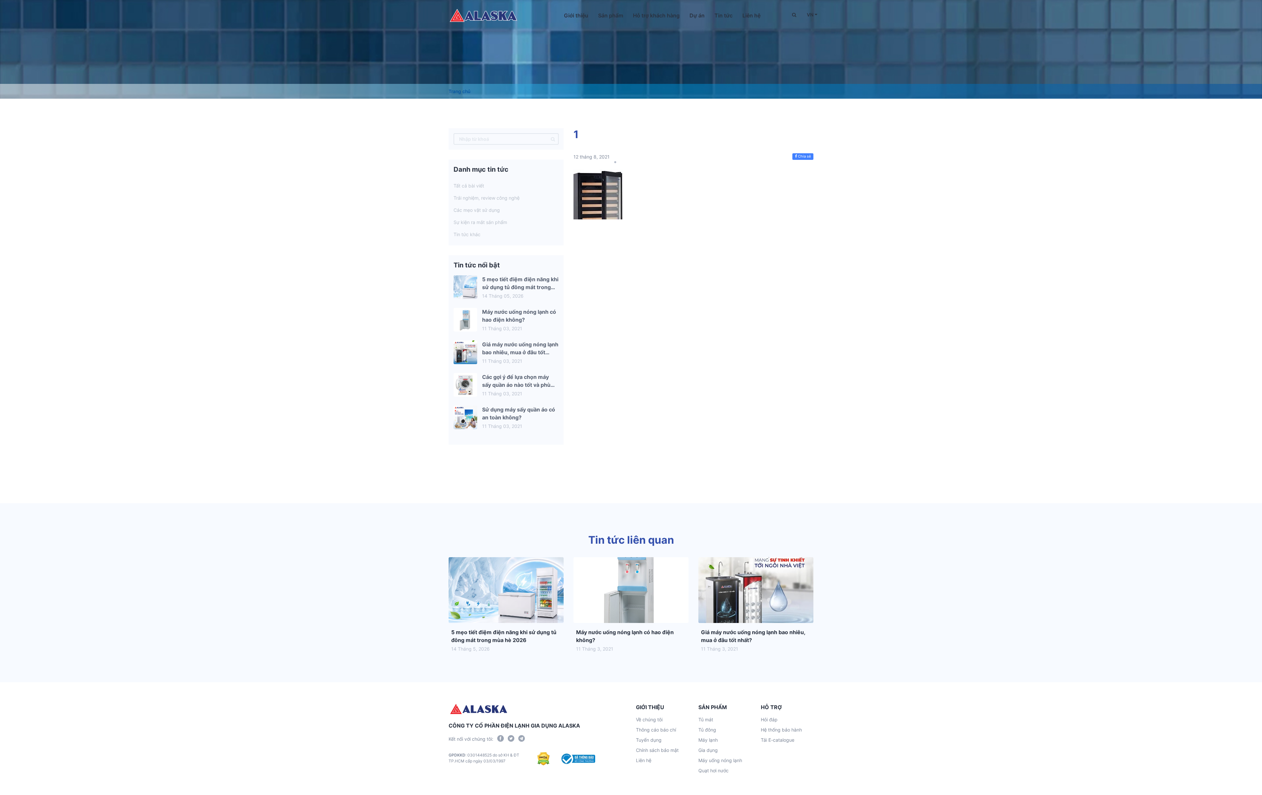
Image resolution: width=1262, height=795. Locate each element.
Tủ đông (707, 730)
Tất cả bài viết (469, 185)
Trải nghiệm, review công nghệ (487, 198)
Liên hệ (751, 15)
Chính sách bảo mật (657, 750)
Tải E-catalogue (777, 740)
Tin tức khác (467, 234)
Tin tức (723, 15)
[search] (553, 139)
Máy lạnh (708, 740)
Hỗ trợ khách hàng (656, 15)
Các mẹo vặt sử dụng (477, 210)
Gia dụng (708, 750)
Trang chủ (459, 91)
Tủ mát (705, 719)
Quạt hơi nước (713, 770)
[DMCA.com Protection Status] (543, 758)
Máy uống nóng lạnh (720, 760)
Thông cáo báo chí (656, 730)
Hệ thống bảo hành (781, 730)
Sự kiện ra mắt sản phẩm (480, 222)
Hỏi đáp (769, 719)
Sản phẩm (610, 15)
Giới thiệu (576, 15)
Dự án (697, 15)
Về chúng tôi (649, 719)
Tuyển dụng (649, 740)
